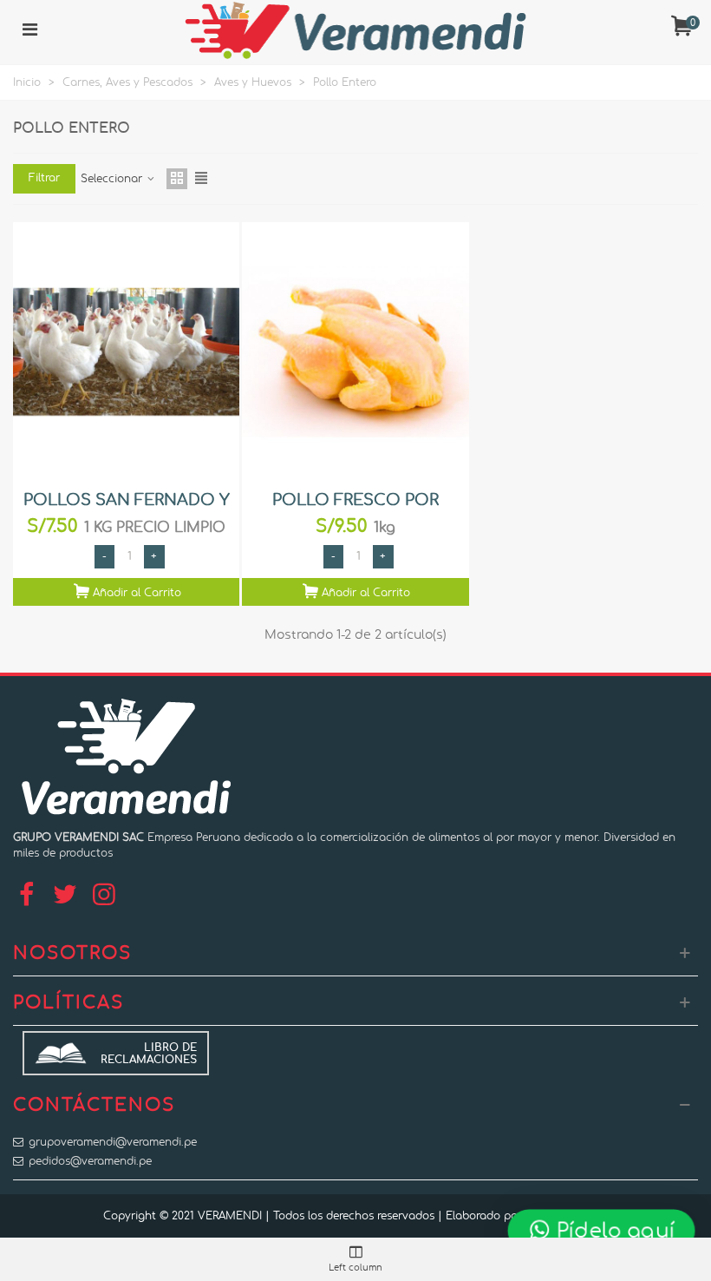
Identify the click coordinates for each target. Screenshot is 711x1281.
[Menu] (29, 30)
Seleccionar (113, 179)
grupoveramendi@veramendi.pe (113, 1142)
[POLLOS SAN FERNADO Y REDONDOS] (126, 352)
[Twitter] (65, 896)
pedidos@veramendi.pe (90, 1161)
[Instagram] (104, 896)
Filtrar (44, 178)
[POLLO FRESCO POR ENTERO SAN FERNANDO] (355, 352)
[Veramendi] (355, 30)
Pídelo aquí (613, 1229)
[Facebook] (26, 896)
